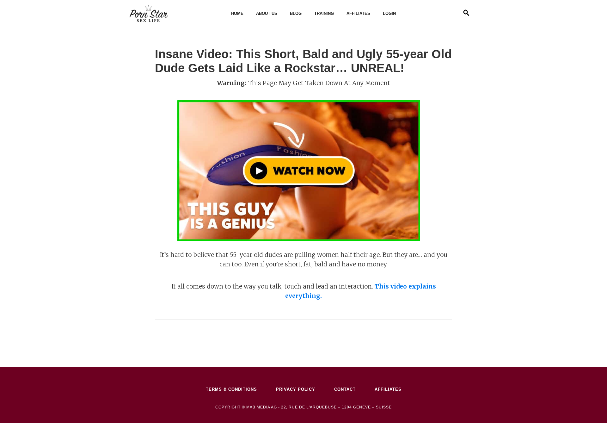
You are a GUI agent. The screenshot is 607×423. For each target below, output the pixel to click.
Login (389, 13)
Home (237, 13)
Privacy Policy (295, 389)
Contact (345, 389)
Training (324, 13)
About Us (266, 13)
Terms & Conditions (231, 389)
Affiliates (358, 13)
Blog (296, 13)
